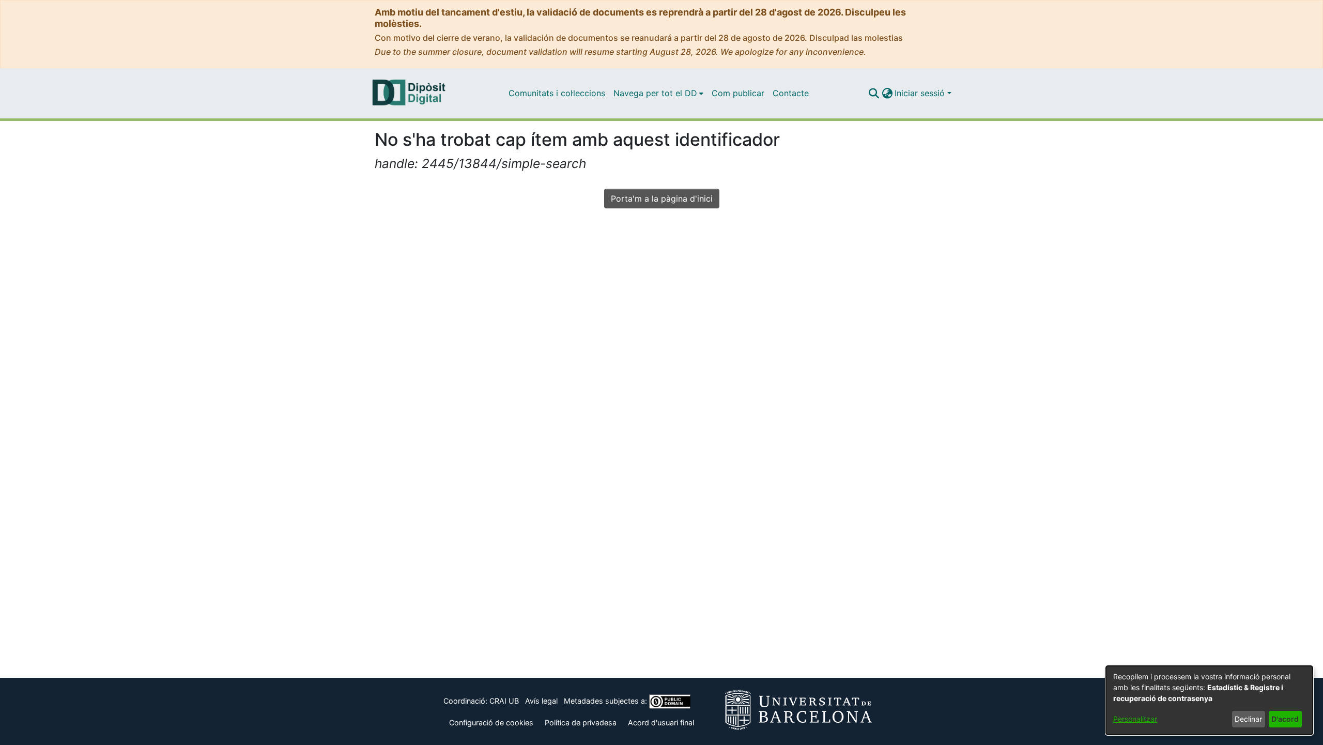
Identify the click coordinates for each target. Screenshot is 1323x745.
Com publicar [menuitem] (738, 93)
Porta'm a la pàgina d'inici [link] (662, 198)
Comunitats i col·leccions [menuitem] (557, 93)
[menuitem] (658, 93)
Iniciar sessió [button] (921, 93)
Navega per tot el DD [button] (655, 93)
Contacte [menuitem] (791, 93)
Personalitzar (1135, 718)
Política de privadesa (581, 722)
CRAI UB (504, 700)
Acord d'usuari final (661, 722)
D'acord (1285, 718)
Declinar (1248, 718)
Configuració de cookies (491, 722)
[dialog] (1209, 700)
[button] (873, 93)
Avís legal (541, 700)
